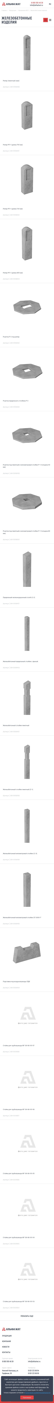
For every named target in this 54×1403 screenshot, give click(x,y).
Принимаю (27, 1398)
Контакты (6, 1352)
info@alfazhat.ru (36, 5)
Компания (6, 1341)
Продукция (7, 1336)
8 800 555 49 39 (37, 2)
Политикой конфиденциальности (37, 1393)
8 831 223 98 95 (33, 1373)
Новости (5, 1347)
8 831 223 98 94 (33, 1370)
